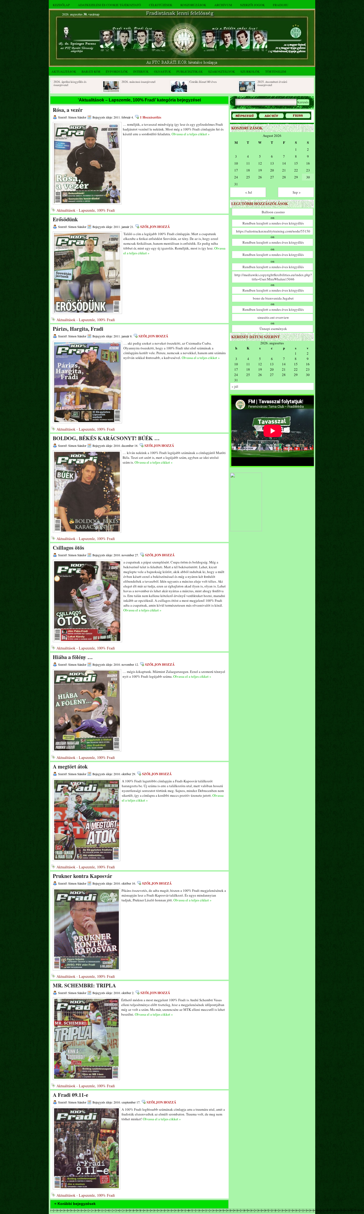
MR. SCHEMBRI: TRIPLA (84, 985)
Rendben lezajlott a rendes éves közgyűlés (273, 223)
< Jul (248, 192)
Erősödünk (65, 219)
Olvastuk (162, 71)
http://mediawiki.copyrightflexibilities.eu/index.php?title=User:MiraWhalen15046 (273, 276)
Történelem (275, 71)
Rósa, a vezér (68, 110)
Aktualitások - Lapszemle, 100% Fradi (85, 210)
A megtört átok (70, 766)
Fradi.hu (280, 5)
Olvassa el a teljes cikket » (191, 134)
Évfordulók (117, 71)
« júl (235, 386)
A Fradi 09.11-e (70, 1095)
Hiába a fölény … (73, 657)
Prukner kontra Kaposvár (82, 876)
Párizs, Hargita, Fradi (78, 329)
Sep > (297, 192)
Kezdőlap (61, 5)
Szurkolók (250, 71)
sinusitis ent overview (273, 317)
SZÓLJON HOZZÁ (155, 226)
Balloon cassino (273, 212)
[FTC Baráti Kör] (246, 530)
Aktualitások (63, 71)
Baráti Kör (91, 71)
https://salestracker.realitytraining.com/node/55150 (273, 231)
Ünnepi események (273, 328)
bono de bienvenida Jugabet (273, 298)
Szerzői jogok (252, 5)
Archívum (223, 5)
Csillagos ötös (68, 547)
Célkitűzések (160, 5)
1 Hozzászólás (150, 117)
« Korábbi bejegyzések (75, 1203)
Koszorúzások (193, 5)
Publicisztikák (189, 71)
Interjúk (141, 71)
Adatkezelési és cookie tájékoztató (109, 5)
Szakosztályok (221, 71)
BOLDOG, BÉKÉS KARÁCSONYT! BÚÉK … (106, 438)
